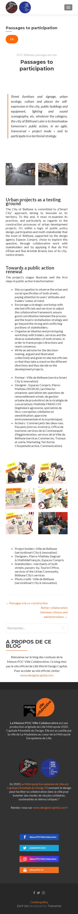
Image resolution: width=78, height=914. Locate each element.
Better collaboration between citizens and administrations (54, 612)
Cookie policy (39, 902)
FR (12, 39)
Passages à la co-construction (27, 603)
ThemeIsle (54, 906)
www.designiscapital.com (36, 675)
